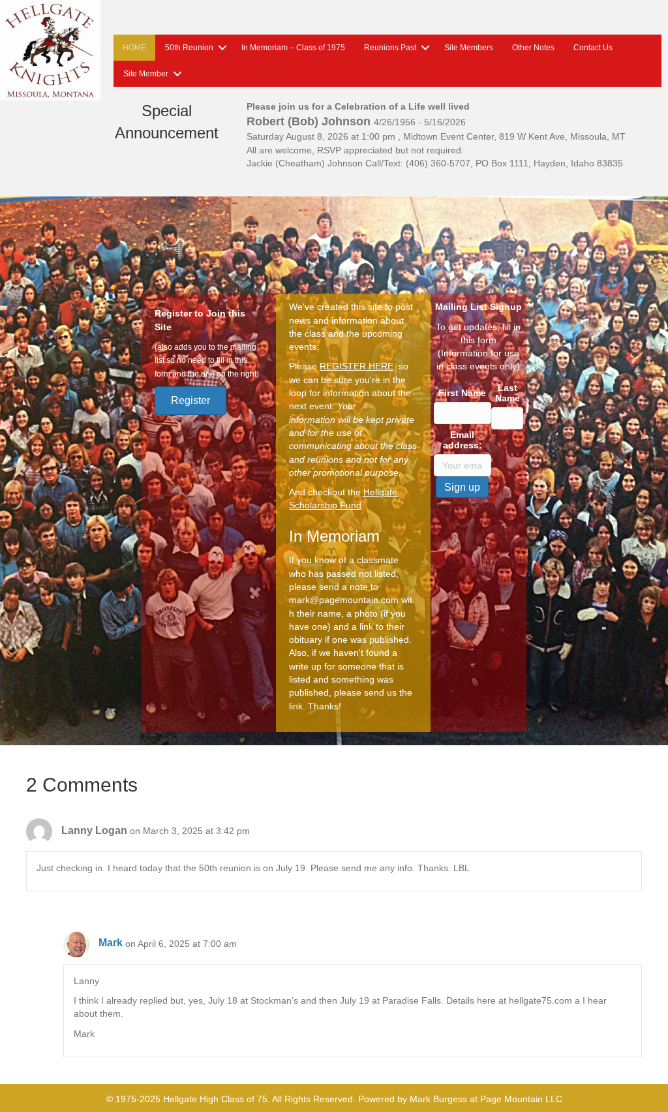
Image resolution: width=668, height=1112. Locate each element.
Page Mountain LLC (521, 1099)
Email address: (462, 439)
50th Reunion (189, 47)
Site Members (468, 47)
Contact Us (593, 47)
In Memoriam (334, 536)
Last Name (507, 392)
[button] (222, 48)
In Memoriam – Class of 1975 (293, 47)
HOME (134, 47)
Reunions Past (390, 47)
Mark (111, 942)
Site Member (145, 73)
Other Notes (533, 47)
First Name (462, 393)
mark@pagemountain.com (344, 600)
